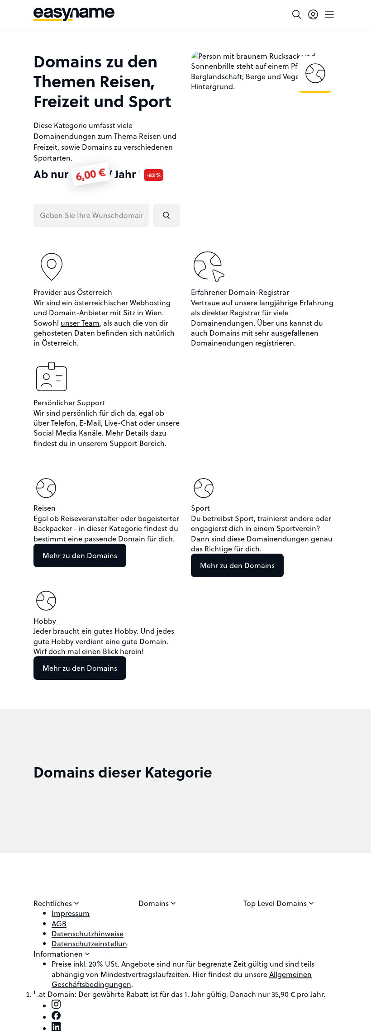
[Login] (313, 14)
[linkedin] (56, 1028)
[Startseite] (73, 14)
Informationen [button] (59, 954)
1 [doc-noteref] (140, 172)
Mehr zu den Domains (80, 555)
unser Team (80, 323)
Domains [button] (154, 903)
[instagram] (56, 1006)
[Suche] (297, 14)
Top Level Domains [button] (276, 903)
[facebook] (56, 1017)
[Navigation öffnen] (329, 14)
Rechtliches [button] (53, 903)
